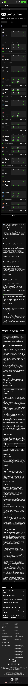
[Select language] (19, 2)
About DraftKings (5, 623)
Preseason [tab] (4, 22)
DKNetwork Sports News (6, 644)
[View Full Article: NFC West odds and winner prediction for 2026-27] (13, 294)
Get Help (3, 630)
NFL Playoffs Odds (18, 641)
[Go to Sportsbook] (5, 2)
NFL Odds (16, 623)
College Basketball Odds (19, 635)
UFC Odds (16, 627)
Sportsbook (3, 12)
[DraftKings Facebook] (8, 664)
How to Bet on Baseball (19, 649)
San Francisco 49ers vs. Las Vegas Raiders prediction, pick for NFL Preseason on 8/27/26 (13, 247)
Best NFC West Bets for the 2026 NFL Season (13, 282)
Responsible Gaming (5, 635)
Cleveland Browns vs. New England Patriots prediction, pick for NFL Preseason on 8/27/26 (13, 312)
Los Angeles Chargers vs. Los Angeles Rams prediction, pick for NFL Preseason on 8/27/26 (13, 228)
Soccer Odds (17, 632)
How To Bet (17, 643)
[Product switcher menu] (2, 2)
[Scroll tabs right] (25, 18)
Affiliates (3, 627)
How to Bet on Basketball (19, 646)
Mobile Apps (4, 626)
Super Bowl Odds (18, 639)
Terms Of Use (4, 632)
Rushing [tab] (21, 18)
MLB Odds (16, 626)
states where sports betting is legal (10, 581)
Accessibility (4, 639)
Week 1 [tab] (10, 22)
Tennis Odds (17, 633)
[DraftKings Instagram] (15, 664)
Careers (3, 624)
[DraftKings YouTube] (19, 664)
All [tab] (13, 22)
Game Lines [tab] (3, 18)
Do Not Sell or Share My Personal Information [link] (6, 646)
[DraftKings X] (12, 664)
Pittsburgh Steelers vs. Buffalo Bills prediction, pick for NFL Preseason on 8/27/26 (14, 265)
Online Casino (4, 641)
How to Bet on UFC (18, 648)
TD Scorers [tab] (8, 18)
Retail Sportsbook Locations (7, 636)
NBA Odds (16, 624)
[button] (6, 5)
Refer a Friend (4, 629)
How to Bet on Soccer (19, 654)
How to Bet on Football (19, 645)
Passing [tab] (12, 18)
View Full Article (6, 290)
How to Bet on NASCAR (19, 657)
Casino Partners (4, 638)
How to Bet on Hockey (19, 651)
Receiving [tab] (17, 18)
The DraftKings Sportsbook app (9, 349)
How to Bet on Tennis (19, 655)
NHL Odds (16, 629)
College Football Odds (19, 636)
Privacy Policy (4, 633)
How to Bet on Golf (18, 652)
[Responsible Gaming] (17, 2)
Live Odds (16, 638)
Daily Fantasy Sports (5, 642)
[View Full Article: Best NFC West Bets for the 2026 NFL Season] (11, 279)
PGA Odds (16, 630)
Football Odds (10, 12)
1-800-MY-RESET (7, 668)
